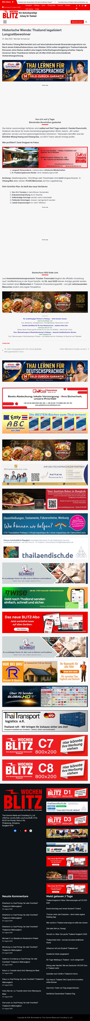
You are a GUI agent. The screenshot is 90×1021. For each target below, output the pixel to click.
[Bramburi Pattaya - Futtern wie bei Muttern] (45, 312)
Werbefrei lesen (77, 22)
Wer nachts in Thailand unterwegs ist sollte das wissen (67, 923)
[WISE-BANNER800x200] (45, 608)
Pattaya (36, 5)
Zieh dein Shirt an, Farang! (56, 928)
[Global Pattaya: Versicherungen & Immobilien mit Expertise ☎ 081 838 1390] (45, 167)
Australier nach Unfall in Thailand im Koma (62, 974)
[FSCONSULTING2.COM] (45, 485)
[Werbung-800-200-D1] (67, 798)
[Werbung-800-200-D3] (67, 825)
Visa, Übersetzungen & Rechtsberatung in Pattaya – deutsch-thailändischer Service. (45, 332)
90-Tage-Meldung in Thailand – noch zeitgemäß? (65, 960)
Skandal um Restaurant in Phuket (26, 938)
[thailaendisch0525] (45, 558)
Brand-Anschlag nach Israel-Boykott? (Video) (63, 909)
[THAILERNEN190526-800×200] (45, 81)
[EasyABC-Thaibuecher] (45, 433)
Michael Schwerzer (22, 39)
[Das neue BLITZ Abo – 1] (45, 632)
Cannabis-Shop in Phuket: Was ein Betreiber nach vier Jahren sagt (54, 2)
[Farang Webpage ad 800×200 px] (45, 509)
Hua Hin (60, 5)
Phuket (67, 5)
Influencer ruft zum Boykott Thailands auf (62, 948)
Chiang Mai (51, 5)
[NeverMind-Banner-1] (45, 583)
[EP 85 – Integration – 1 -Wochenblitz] (67, 838)
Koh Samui (29, 9)
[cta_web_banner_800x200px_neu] (45, 534)
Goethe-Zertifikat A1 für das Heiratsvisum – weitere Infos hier (45, 325)
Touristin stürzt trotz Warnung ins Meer (24, 970)
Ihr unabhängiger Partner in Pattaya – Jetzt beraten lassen (45, 319)
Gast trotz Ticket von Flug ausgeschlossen (62, 988)
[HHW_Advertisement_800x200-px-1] (67, 852)
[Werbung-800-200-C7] (45, 755)
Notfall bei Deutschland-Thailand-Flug (60, 994)
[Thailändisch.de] (67, 811)
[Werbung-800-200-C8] (45, 780)
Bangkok (29, 5)
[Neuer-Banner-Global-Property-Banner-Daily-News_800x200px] (45, 408)
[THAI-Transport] (45, 731)
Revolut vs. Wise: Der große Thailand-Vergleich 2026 (66, 934)
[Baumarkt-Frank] (45, 682)
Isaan (43, 5)
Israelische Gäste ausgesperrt (57, 954)
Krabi (37, 9)
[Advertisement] (45, 101)
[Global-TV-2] (45, 706)
